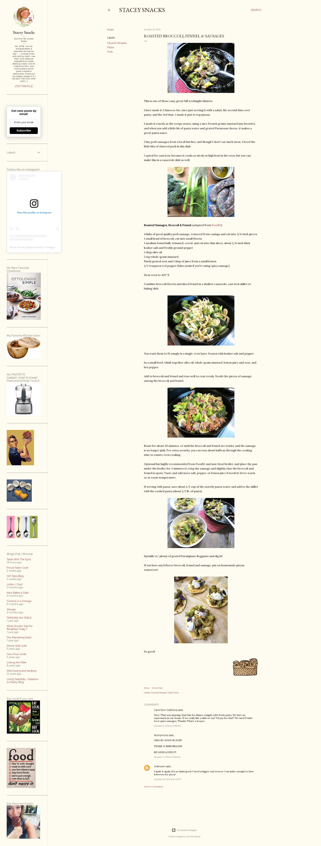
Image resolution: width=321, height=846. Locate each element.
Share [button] (110, 29)
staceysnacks (36, 247)
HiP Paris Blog (15, 576)
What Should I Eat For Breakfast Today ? (20, 628)
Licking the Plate (17, 662)
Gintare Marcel (193, 836)
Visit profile (24, 86)
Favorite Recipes (117, 43)
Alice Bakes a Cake (18, 592)
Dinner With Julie (17, 645)
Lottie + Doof (14, 584)
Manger (11, 609)
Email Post (157, 688)
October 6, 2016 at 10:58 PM (167, 726)
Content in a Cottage (19, 601)
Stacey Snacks (142, 10)
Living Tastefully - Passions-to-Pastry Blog (23, 681)
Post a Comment (153, 786)
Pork (110, 51)
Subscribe (24, 130)
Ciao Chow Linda (16, 654)
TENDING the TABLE (19, 617)
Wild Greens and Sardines (21, 670)
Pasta (110, 47)
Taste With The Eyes (19, 559)
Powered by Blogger (187, 830)
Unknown (159, 766)
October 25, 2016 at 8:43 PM (167, 779)
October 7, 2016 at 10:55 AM (167, 757)
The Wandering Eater (19, 637)
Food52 (216, 225)
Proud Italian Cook (17, 567)
